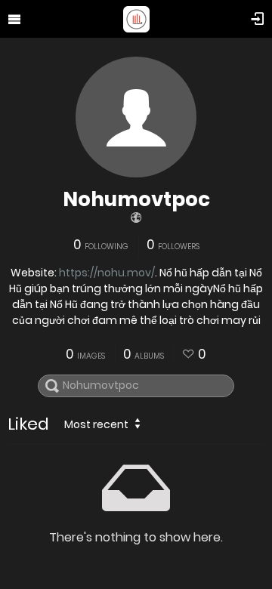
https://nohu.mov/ (107, 272)
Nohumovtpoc (136, 199)
